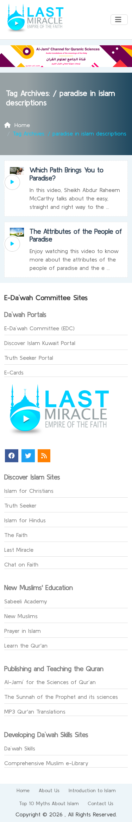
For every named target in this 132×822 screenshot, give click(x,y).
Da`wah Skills (19, 748)
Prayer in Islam (22, 631)
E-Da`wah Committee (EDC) (39, 328)
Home (23, 790)
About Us (49, 790)
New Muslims (21, 616)
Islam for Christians (29, 491)
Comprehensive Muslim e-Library (46, 763)
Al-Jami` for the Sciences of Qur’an (50, 682)
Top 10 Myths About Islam (48, 803)
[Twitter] (28, 455)
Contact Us (100, 803)
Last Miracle (18, 549)
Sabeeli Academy (25, 601)
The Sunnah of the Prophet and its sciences (61, 697)
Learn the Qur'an (26, 645)
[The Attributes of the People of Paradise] (12, 244)
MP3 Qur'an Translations (34, 711)
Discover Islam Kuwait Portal (39, 343)
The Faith (15, 535)
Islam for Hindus (25, 520)
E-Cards (14, 372)
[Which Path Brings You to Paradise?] (12, 182)
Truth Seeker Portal (28, 357)
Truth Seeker (20, 505)
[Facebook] (11, 455)
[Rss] (44, 455)
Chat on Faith (21, 564)
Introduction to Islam (92, 790)
